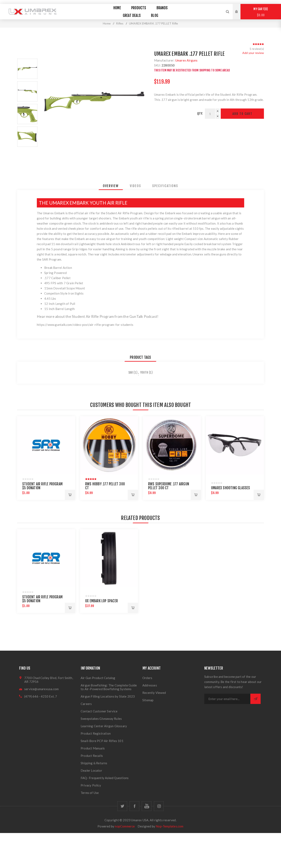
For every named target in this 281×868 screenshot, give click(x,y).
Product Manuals (93, 748)
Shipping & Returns (94, 763)
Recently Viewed (154, 692)
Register (239, 15)
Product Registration (96, 733)
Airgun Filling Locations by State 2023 (108, 696)
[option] (27, 68)
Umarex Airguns (186, 60)
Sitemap (147, 700)
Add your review (253, 53)
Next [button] (27, 151)
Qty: (200, 113)
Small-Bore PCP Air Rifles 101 (102, 741)
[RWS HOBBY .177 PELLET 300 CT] (109, 445)
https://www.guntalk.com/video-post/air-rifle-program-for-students (85, 324)
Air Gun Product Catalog (98, 678)
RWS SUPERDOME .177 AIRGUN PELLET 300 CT (168, 486)
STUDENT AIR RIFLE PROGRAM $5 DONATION (42, 486)
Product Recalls (92, 755)
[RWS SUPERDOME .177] (172, 445)
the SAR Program (49, 259)
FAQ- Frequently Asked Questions (105, 778)
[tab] (111, 186)
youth (144, 372)
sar (130, 372)
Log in (239, 8)
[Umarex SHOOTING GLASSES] (235, 445)
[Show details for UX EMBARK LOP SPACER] (109, 558)
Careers (86, 704)
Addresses (149, 685)
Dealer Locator (91, 770)
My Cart (260, 12)
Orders (147, 678)
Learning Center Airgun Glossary (104, 726)
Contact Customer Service (99, 711)
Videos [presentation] (135, 186)
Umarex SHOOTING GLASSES (230, 488)
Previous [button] (27, 54)
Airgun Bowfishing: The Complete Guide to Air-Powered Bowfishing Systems (109, 687)
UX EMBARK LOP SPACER (101, 601)
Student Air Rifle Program (124, 213)
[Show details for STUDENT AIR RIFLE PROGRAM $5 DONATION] (46, 445)
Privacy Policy (91, 785)
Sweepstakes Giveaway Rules (101, 718)
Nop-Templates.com (169, 826)
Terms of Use (90, 793)
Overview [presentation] (111, 186)
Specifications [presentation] (165, 186)
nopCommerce (125, 826)
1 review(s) (257, 48)
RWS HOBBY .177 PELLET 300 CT (105, 486)
